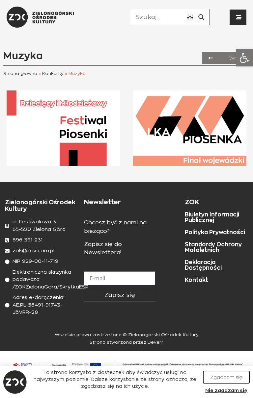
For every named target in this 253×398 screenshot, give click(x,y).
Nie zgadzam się (226, 390)
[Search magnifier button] (201, 17)
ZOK (192, 202)
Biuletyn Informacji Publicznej (212, 217)
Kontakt (196, 280)
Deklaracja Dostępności (203, 265)
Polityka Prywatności (215, 232)
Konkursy (53, 74)
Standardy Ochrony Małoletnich (213, 247)
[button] (244, 57)
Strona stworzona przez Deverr (126, 342)
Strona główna (20, 74)
